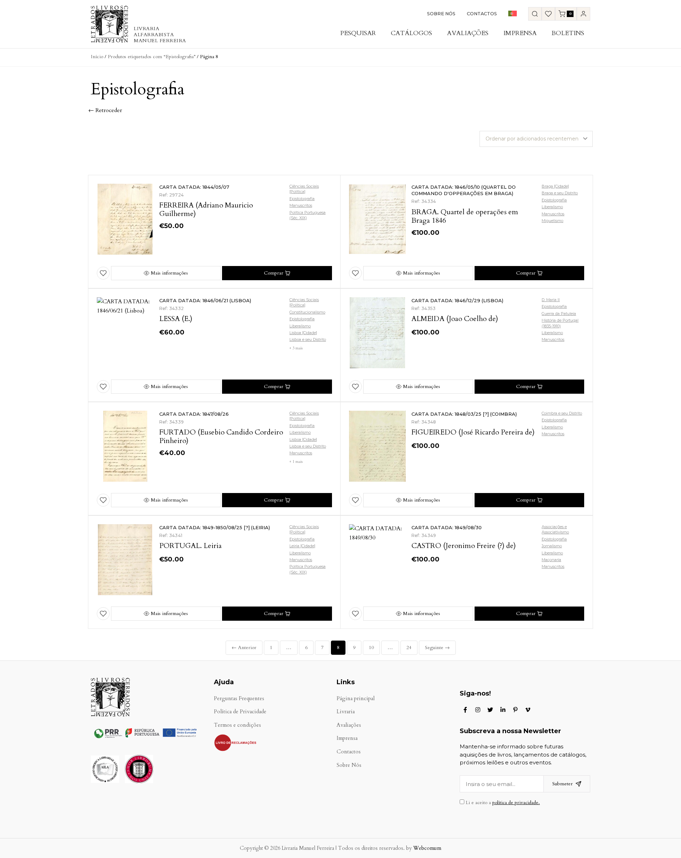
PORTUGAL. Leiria (190, 545)
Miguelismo (552, 220)
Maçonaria (551, 559)
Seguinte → (437, 647)
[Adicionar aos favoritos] (103, 273)
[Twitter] (490, 709)
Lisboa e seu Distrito (307, 339)
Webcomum (427, 848)
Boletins (568, 33)
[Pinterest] (515, 709)
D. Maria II (551, 299)
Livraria (346, 711)
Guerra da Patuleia (559, 313)
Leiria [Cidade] (302, 545)
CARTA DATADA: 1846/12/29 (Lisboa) (457, 300)
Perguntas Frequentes (239, 698)
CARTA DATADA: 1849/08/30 (446, 527)
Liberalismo (552, 206)
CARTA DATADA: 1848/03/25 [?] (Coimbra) (464, 414)
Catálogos (411, 33)
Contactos (482, 13)
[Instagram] (477, 709)
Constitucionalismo (307, 312)
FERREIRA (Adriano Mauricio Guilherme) (206, 209)
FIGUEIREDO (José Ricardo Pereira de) (473, 432)
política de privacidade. (516, 802)
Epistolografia (302, 198)
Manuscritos (300, 205)
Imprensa (520, 33)
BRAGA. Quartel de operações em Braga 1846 (464, 216)
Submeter (562, 783)
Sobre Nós (441, 13)
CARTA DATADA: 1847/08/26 (194, 414)
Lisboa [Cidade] (303, 332)
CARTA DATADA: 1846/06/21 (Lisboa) (205, 300)
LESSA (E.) (175, 318)
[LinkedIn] (503, 709)
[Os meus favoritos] (548, 14)
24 (408, 647)
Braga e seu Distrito (560, 192)
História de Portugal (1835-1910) (560, 323)
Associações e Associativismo (555, 529)
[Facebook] (465, 709)
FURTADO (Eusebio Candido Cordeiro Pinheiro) (221, 436)
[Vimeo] (527, 709)
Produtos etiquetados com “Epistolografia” (151, 56)
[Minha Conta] (583, 14)
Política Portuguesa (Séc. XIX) (307, 215)
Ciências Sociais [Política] (304, 189)
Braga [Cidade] (555, 186)
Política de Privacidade (240, 711)
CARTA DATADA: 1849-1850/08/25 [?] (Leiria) (214, 527)
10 (371, 647)
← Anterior (244, 647)
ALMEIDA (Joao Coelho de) (454, 318)
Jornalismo (552, 545)
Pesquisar (358, 33)
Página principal (356, 698)
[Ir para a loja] (535, 14)
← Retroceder (105, 110)
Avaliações (467, 33)
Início (97, 56)
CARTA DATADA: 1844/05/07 (194, 187)
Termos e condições (237, 725)
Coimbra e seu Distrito (562, 413)
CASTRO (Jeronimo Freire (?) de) (463, 545)
